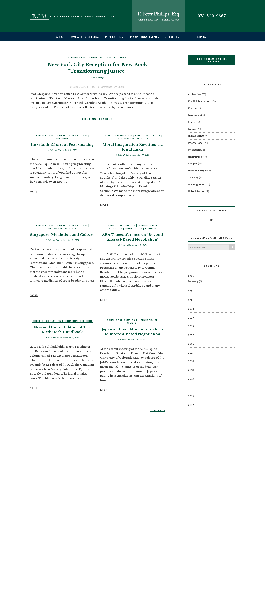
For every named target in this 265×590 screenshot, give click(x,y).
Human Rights (196, 135)
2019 (191, 317)
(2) (195, 281)
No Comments (103, 86)
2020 (191, 308)
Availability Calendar (85, 37)
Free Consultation (211, 60)
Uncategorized (196, 184)
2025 (191, 276)
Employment (195, 115)
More (34, 191)
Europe (192, 128)
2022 (191, 291)
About (60, 37)
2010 (191, 396)
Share (121, 86)
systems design (197, 170)
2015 (191, 352)
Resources (172, 37)
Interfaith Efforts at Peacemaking (62, 144)
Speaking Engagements (144, 37)
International (77, 135)
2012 (191, 378)
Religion (105, 57)
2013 (191, 370)
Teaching (120, 57)
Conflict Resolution (82, 57)
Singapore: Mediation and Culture (62, 235)
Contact (203, 37)
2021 (191, 300)
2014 (191, 361)
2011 (191, 387)
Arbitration (194, 94)
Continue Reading (97, 119)
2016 (191, 343)
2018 (191, 326)
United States (196, 191)
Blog (188, 37)
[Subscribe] (231, 247)
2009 (191, 405)
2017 (191, 335)
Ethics (139, 135)
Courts (192, 108)
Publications (114, 37)
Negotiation (125, 138)
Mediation (153, 135)
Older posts (157, 410)
